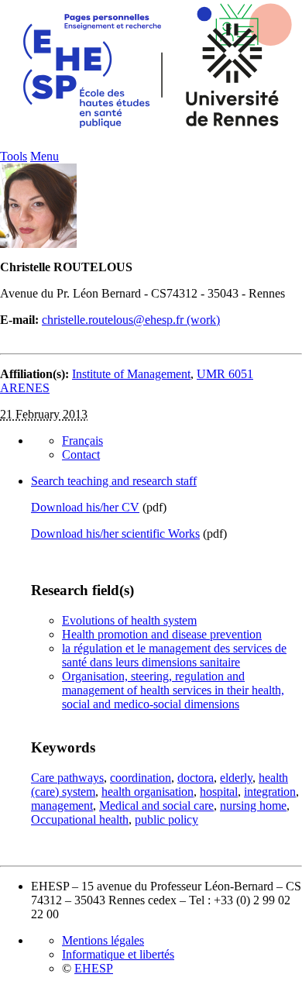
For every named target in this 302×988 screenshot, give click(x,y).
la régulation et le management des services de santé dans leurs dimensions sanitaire (174, 655)
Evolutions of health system (129, 620)
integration (270, 791)
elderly (236, 777)
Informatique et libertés (118, 954)
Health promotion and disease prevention (162, 634)
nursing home (253, 805)
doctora (195, 777)
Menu (44, 156)
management (62, 805)
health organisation (147, 791)
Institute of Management (131, 373)
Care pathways (67, 777)
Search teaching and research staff (114, 480)
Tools (13, 156)
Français (82, 440)
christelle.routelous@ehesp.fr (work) (131, 319)
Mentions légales (103, 940)
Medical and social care (156, 805)
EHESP (93, 968)
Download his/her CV (85, 507)
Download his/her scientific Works (115, 533)
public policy (166, 819)
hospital (219, 791)
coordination (140, 777)
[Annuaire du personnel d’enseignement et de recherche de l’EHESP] (151, 145)
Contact (81, 454)
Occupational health (80, 819)
